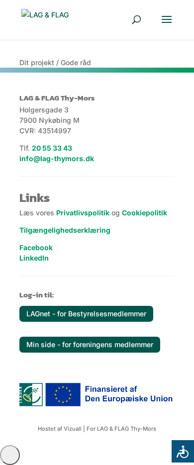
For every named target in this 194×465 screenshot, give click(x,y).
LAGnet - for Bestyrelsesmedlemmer (86, 313)
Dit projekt (36, 62)
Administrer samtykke (10, 455)
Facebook (36, 247)
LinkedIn (34, 258)
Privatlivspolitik (82, 212)
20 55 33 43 (52, 148)
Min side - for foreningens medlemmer (89, 344)
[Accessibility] (183, 451)
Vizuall (73, 428)
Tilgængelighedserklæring (64, 230)
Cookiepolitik (144, 212)
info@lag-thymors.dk (56, 158)
